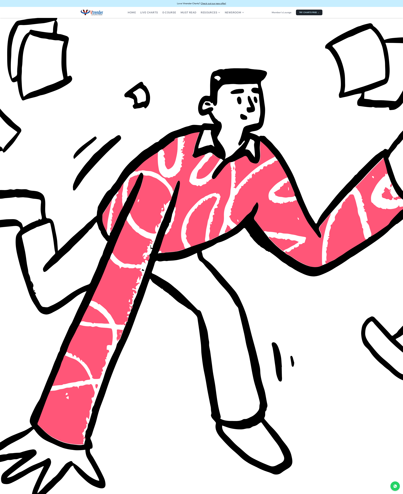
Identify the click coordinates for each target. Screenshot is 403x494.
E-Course (169, 12)
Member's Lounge (282, 12)
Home (132, 12)
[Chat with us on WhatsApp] (395, 486)
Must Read (188, 12)
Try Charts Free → (309, 12)
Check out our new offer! (213, 3)
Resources (209, 12)
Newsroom (233, 12)
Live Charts (149, 12)
